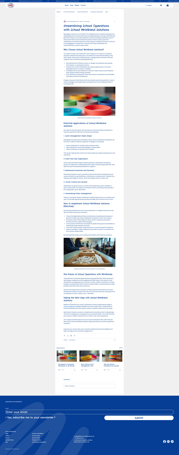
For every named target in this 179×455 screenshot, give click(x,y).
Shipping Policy (36, 440)
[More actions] (114, 21)
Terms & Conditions (37, 433)
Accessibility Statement (39, 442)
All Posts (59, 12)
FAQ (6, 442)
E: (74, 436)
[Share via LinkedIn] (71, 335)
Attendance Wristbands (97, 12)
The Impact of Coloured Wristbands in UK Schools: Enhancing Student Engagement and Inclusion (66, 365)
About (7, 438)
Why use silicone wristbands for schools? (111, 365)
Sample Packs (9, 440)
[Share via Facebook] (64, 335)
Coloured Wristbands (82, 12)
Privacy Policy (36, 435)
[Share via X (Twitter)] (67, 335)
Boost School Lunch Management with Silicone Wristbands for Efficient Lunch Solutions (89, 365)
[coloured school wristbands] (67, 356)
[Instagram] (168, 441)
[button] (167, 5)
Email (7, 408)
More (106, 12)
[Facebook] (164, 441)
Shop (6, 433)
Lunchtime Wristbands (69, 12)
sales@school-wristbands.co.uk (84, 436)
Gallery (7, 435)
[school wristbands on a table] (89, 356)
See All (120, 347)
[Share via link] (74, 335)
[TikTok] (172, 441)
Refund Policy (36, 438)
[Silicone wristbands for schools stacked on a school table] (112, 356)
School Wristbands (10, 431)
